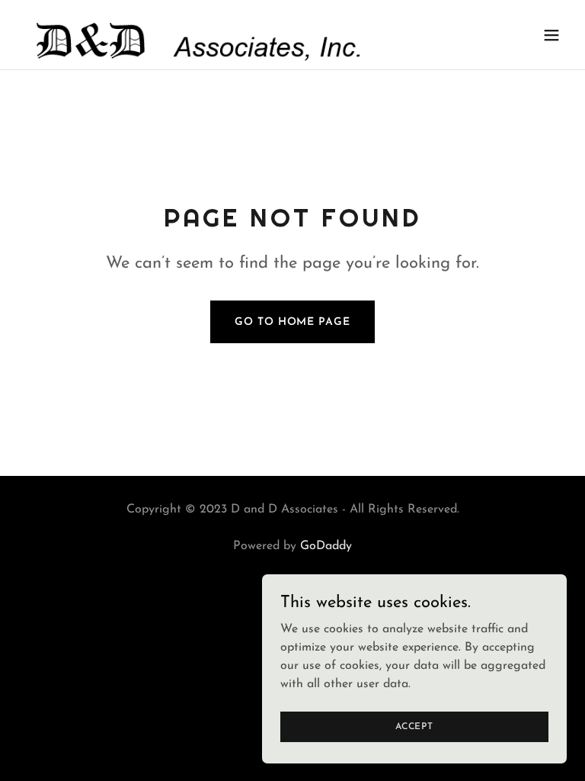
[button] (551, 35)
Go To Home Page (292, 322)
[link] (196, 34)
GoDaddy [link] (326, 546)
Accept (414, 726)
